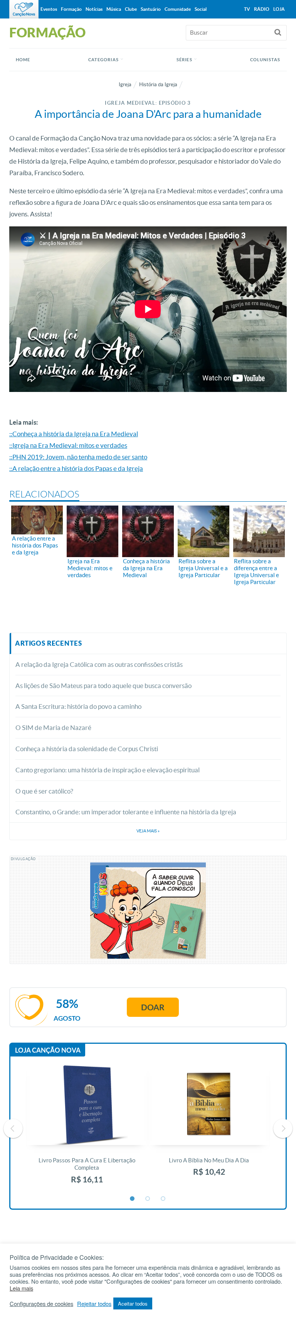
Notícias (94, 9)
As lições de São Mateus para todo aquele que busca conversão (103, 685)
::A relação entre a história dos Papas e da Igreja (76, 468)
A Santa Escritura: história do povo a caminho (78, 706)
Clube (131, 9)
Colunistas (265, 59)
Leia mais (21, 1288)
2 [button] (148, 1199)
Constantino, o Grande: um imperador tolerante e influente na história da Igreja (125, 811)
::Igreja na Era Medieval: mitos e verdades (68, 445)
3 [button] (163, 1199)
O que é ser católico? (44, 791)
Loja (279, 9)
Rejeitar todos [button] (94, 1303)
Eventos (48, 9)
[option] (87, 1128)
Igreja (125, 84)
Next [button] (283, 1128)
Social (201, 9)
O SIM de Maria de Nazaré (53, 727)
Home (23, 59)
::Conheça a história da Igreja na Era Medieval (73, 433)
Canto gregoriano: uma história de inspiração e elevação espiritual (107, 770)
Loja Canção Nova (48, 1050)
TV (247, 9)
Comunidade (178, 9)
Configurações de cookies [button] (41, 1303)
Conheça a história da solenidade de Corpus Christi (86, 748)
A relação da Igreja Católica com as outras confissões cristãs (99, 664)
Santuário (151, 9)
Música (113, 9)
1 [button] (132, 1199)
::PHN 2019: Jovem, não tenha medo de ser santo (78, 456)
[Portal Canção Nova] (24, 9)
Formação (71, 9)
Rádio (261, 9)
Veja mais (148, 831)
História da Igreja (158, 84)
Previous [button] (13, 1128)
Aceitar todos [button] (133, 1303)
